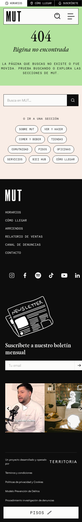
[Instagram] (11, 275)
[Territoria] (63, 462)
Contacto (13, 252)
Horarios (13, 212)
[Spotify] (38, 275)
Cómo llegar (65, 159)
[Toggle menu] (71, 16)
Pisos (42, 149)
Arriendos (14, 228)
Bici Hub (39, 159)
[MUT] (13, 16)
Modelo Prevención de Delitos (22, 491)
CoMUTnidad (20, 149)
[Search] (57, 16)
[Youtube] (64, 275)
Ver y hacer (53, 129)
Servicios (14, 159)
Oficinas (64, 149)
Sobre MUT (26, 129)
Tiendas (57, 139)
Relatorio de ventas (24, 236)
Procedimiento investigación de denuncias (29, 500)
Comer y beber (30, 139)
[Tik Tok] (51, 275)
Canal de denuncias (23, 244)
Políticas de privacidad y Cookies (24, 482)
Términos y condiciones (18, 472)
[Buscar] (72, 100)
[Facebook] (24, 275)
